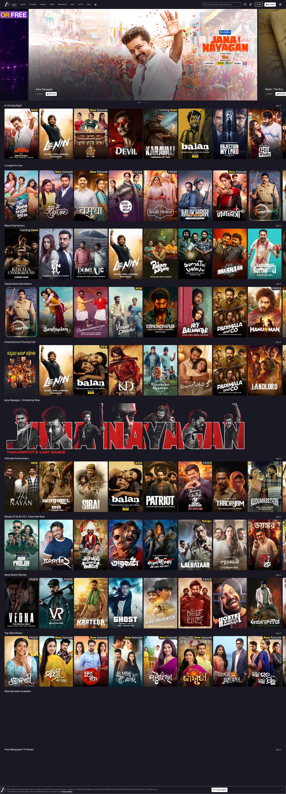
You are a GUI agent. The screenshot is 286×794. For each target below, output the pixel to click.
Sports (22, 4)
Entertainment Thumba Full (19, 342)
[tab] (138, 102)
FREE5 (52, 4)
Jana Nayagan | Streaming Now (22, 400)
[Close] (282, 789)
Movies (43, 4)
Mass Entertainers (14, 225)
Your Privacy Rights (219, 790)
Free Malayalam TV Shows (18, 749)
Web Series (62, 4)
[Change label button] (251, 5)
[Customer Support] (245, 4)
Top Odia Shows (13, 633)
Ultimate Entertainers (16, 458)
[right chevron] (283, 134)
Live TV (80, 4)
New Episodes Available (17, 691)
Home (14, 4)
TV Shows (32, 4)
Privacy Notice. (67, 791)
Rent (89, 4)
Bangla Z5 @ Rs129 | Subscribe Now (24, 516)
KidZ (72, 4)
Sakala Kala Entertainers (18, 284)
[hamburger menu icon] (280, 4)
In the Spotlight (13, 105)
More (278, 105)
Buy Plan (271, 4)
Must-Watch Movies (15, 575)
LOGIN (258, 4)
